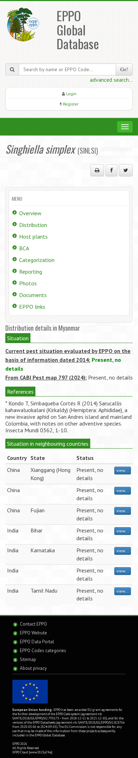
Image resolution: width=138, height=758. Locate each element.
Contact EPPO (33, 624)
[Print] (97, 170)
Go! (124, 69)
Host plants (33, 236)
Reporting (30, 271)
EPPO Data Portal (37, 642)
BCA (24, 248)
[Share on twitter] (126, 170)
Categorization (36, 259)
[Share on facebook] (111, 170)
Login (71, 93)
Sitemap (28, 659)
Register (71, 104)
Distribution (33, 224)
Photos (28, 283)
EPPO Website (33, 633)
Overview (30, 213)
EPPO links (32, 306)
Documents (33, 294)
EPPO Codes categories (43, 651)
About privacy (33, 668)
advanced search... (111, 79)
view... (122, 470)
